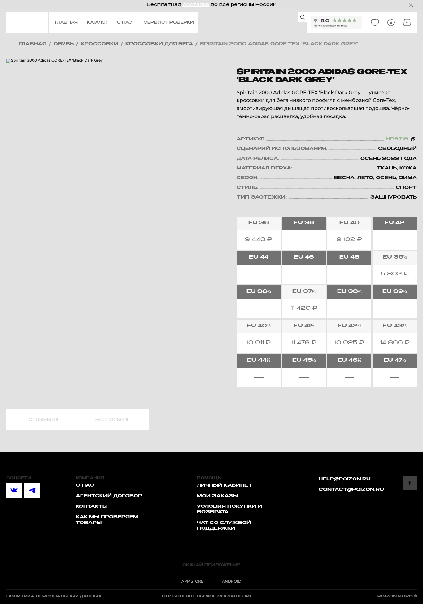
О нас (85, 485)
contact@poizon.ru (351, 490)
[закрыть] (410, 4)
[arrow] (410, 483)
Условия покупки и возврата (229, 509)
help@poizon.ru (345, 479)
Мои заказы (217, 496)
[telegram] (32, 490)
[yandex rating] (336, 22)
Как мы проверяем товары (107, 520)
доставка (196, 4)
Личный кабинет (224, 485)
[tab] (43, 420)
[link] (375, 22)
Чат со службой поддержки (224, 526)
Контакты (91, 506)
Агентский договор (109, 496)
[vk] (14, 490)
